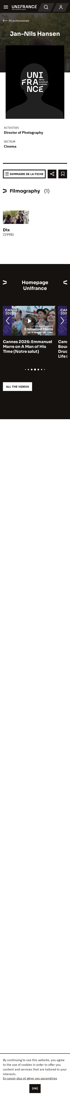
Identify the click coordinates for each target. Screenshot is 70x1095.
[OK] (35, 1088)
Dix (6, 230)
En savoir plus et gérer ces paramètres (30, 1078)
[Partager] (52, 174)
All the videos (17, 386)
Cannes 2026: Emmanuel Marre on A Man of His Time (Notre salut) (27, 346)
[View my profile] (61, 7)
